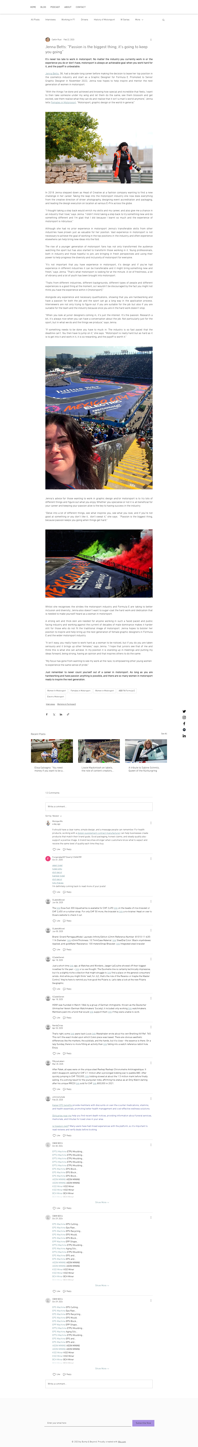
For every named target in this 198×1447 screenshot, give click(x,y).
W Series (125, 19)
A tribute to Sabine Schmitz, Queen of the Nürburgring (144, 769)
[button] (163, 20)
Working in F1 (68, 19)
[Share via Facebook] (46, 714)
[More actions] (151, 39)
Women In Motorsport (56, 691)
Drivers (84, 19)
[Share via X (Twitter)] (53, 714)
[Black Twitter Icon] (184, 711)
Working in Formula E (66, 704)
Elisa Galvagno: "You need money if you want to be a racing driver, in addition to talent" (49, 769)
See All (164, 734)
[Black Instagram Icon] (184, 717)
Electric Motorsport (55, 697)
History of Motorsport (104, 19)
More (137, 19)
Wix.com (122, 1442)
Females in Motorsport (80, 691)
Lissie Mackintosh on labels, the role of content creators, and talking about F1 (97, 769)
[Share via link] (68, 714)
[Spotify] (184, 729)
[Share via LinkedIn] (61, 714)
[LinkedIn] (184, 736)
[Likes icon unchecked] (54, 849)
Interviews (50, 19)
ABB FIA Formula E (127, 691)
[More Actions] (151, 823)
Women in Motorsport (104, 691)
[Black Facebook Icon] (184, 723)
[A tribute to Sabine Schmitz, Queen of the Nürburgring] (146, 751)
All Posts (35, 19)
